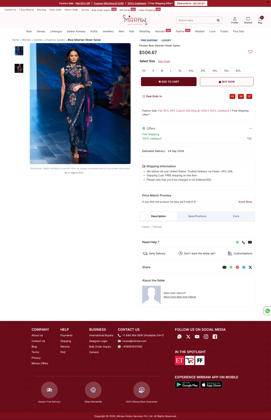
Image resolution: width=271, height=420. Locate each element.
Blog (34, 346)
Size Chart (164, 61)
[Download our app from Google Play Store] (187, 384)
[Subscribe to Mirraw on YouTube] (197, 336)
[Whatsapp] (179, 336)
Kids (131, 31)
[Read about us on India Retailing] (189, 360)
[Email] (250, 242)
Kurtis (94, 31)
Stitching (41, 9)
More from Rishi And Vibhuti (180, 296)
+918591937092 (132, 346)
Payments (66, 335)
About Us (37, 335)
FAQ (63, 352)
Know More (245, 201)
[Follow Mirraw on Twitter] (188, 336)
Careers (94, 352)
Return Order (71, 9)
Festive (183, 31)
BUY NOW (228, 81)
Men (121, 31)
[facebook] (244, 267)
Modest (199, 31)
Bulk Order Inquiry (104, 9)
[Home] (135, 20)
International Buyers (101, 335)
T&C (249, 138)
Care (236, 216)
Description (158, 216)
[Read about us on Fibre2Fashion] (199, 360)
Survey (85, 9)
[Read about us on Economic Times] (179, 360)
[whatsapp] (231, 267)
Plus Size (238, 31)
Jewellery (108, 31)
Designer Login (98, 341)
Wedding (144, 31)
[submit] (218, 20)
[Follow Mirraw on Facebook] (215, 336)
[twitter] (250, 267)
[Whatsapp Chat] (267, 311)
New (29, 31)
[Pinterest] (237, 267)
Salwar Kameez (76, 31)
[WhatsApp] (237, 242)
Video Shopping (149, 9)
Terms (35, 352)
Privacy (36, 357)
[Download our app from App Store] (211, 384)
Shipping (65, 341)
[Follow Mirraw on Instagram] (206, 336)
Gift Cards (127, 9)
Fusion (224, 31)
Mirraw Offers (40, 363)
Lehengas (56, 31)
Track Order (55, 9)
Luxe (212, 31)
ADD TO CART (170, 81)
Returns (65, 346)
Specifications (197, 216)
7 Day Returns (26, 9)
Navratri (162, 31)
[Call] (243, 242)
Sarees (41, 31)
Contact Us (10, 9)
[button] (19, 51)
